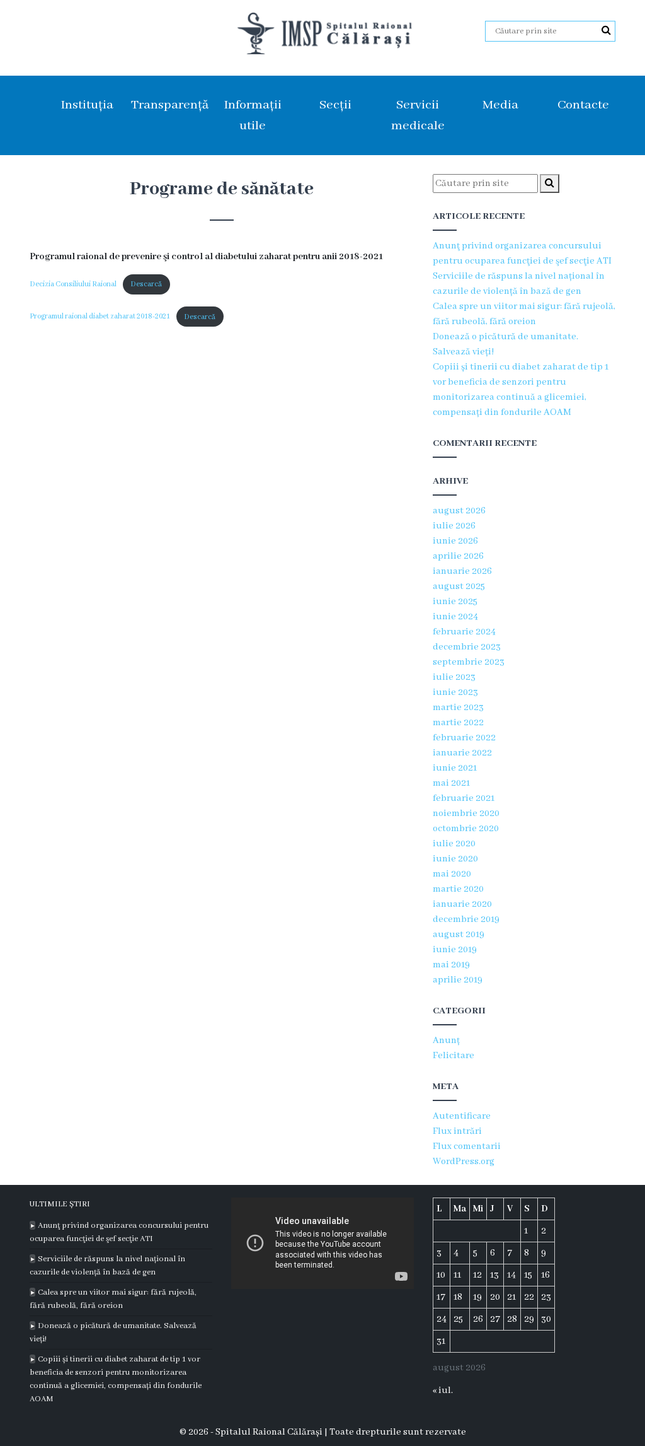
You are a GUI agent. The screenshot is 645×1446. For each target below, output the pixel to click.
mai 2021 (451, 783)
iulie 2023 (454, 677)
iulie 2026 (454, 526)
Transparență (169, 105)
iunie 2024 (455, 616)
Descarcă (146, 284)
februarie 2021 (463, 798)
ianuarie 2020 (462, 904)
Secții (335, 105)
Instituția (86, 105)
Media (500, 105)
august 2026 (459, 510)
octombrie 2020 (466, 828)
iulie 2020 (454, 843)
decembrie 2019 (466, 919)
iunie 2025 (455, 601)
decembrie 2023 (467, 647)
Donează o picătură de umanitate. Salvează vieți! (113, 1332)
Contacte (583, 105)
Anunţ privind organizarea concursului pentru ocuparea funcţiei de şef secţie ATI (119, 1232)
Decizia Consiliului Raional (73, 284)
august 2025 (459, 586)
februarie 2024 (464, 632)
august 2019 (458, 934)
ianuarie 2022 (462, 753)
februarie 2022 (464, 737)
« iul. (443, 1390)
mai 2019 (451, 965)
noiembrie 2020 (466, 813)
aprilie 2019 (457, 980)
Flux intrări (457, 1131)
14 (511, 1275)
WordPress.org (463, 1161)
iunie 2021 (455, 768)
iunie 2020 (455, 859)
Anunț (446, 1040)
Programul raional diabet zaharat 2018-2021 (100, 317)
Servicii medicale (418, 115)
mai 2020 (452, 874)
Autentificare (462, 1116)
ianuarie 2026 (462, 571)
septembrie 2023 (469, 662)
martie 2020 (458, 889)
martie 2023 (458, 707)
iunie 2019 (455, 949)
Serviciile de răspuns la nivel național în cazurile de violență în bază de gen (107, 1266)
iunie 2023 (455, 692)
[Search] (606, 31)
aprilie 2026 (458, 556)
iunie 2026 (455, 541)
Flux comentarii (467, 1146)
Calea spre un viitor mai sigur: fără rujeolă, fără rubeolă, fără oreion (113, 1299)
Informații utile (253, 115)
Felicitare (453, 1055)
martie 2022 (458, 722)
